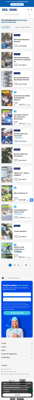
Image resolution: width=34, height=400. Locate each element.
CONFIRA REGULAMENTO (23, 1)
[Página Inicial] (3, 278)
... (22, 265)
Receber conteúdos (17, 313)
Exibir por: (19, 27)
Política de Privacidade (11, 387)
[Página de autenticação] (28, 9)
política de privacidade (8, 309)
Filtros (7, 27)
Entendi (17, 395)
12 (26, 265)
